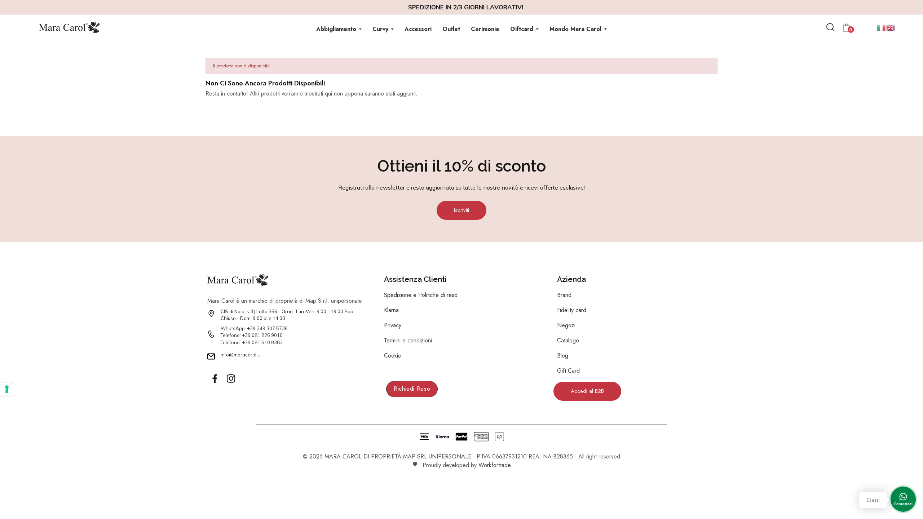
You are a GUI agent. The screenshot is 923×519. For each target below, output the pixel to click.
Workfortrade (494, 465)
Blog (562, 355)
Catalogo (568, 340)
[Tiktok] (247, 378)
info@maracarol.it (240, 355)
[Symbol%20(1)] (231, 378)
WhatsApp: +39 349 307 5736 (254, 328)
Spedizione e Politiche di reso (421, 295)
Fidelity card (571, 310)
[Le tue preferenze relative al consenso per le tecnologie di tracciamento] (7, 389)
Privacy (392, 325)
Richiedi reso (412, 389)
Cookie (392, 355)
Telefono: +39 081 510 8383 (252, 342)
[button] (461, 210)
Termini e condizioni (408, 340)
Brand (564, 295)
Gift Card (568, 371)
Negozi (566, 325)
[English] (891, 27)
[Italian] (881, 27)
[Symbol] (214, 378)
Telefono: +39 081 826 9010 (252, 335)
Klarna (391, 310)
